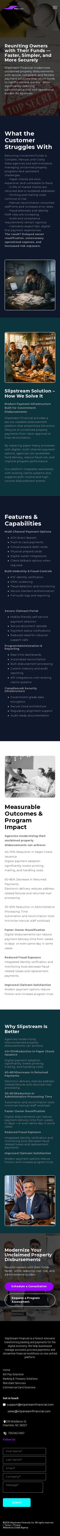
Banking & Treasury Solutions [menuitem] (20, 1378)
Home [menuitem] (6, 1369)
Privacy (17, 1525)
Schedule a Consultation (29, 1286)
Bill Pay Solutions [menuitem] (13, 1374)
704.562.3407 (15, 1433)
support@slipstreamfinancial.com (30, 1404)
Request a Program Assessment (26, 1299)
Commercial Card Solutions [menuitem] (19, 1387)
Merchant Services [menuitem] (14, 1383)
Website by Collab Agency (15, 1527)
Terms (8, 1525)
